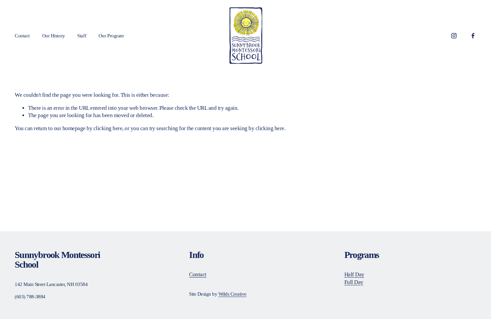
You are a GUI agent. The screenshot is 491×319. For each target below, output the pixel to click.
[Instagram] (454, 35)
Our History (53, 35)
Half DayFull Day (354, 278)
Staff (81, 35)
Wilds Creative (232, 294)
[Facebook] (473, 35)
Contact (22, 35)
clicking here (108, 128)
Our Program (111, 35)
